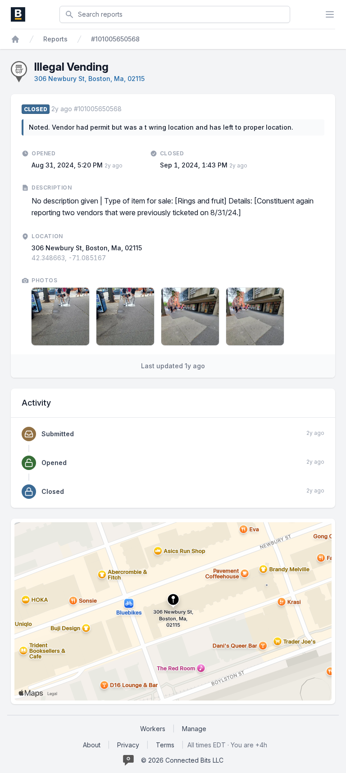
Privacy (128, 745)
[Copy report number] (126, 109)
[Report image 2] (125, 316)
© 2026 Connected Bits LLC (182, 760)
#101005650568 (115, 39)
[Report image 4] (255, 316)
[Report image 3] (190, 316)
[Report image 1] (60, 316)
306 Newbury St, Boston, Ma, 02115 (89, 78)
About (91, 745)
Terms (165, 745)
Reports (55, 39)
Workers (152, 728)
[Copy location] (110, 258)
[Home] (15, 39)
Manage (194, 728)
